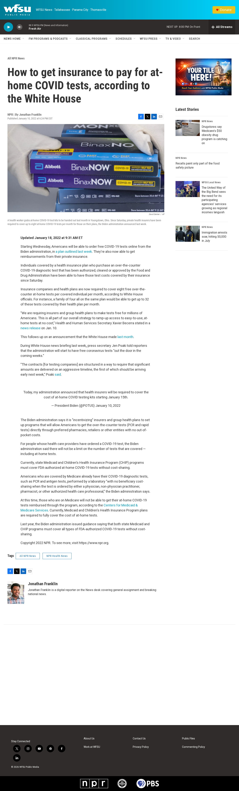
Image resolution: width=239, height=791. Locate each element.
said (58, 374)
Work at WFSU (92, 747)
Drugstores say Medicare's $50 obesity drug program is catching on (214, 135)
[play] (8, 27)
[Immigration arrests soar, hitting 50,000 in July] (188, 234)
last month (125, 337)
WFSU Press (149, 38)
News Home (12, 38)
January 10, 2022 (107, 406)
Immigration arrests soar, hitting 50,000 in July (214, 236)
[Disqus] (119, 674)
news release (31, 328)
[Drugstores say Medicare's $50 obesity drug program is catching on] (188, 128)
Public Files (188, 738)
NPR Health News (57, 555)
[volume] (19, 27)
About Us (89, 738)
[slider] (25, 27)
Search (194, 38)
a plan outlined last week (74, 251)
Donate (226, 10)
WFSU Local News (211, 182)
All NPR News (16, 58)
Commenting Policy (193, 747)
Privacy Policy (141, 747)
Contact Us (139, 738)
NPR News (207, 121)
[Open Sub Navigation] (23, 38)
